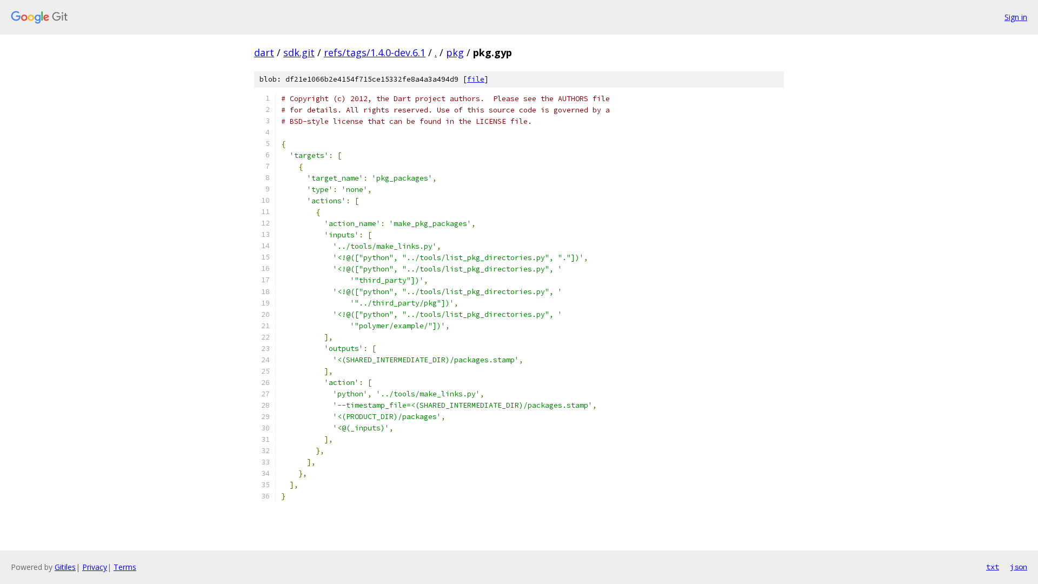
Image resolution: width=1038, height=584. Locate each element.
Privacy (94, 567)
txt (992, 567)
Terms (125, 567)
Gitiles (65, 567)
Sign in (1015, 17)
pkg (455, 52)
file (475, 79)
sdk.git (299, 52)
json (1018, 567)
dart (264, 52)
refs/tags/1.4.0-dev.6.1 (374, 52)
